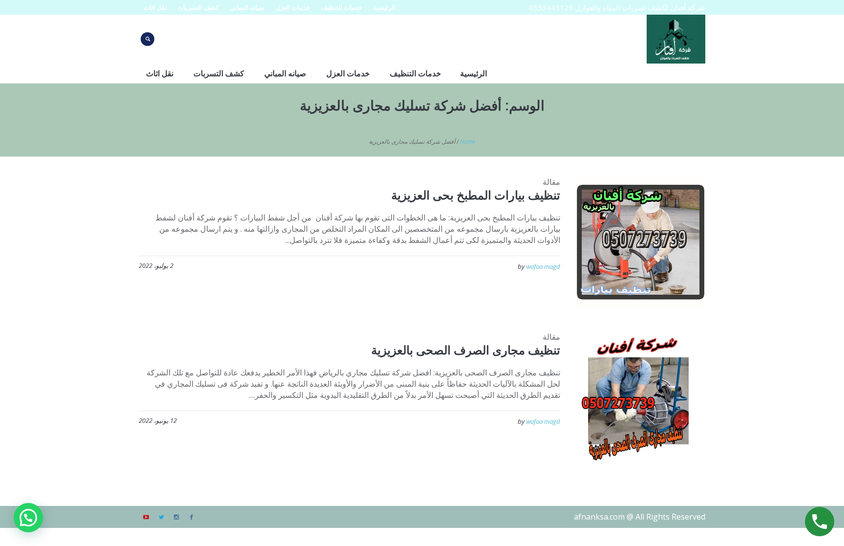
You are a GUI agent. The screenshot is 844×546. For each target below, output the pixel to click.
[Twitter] (161, 517)
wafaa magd (543, 266)
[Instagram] (176, 517)
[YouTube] (146, 517)
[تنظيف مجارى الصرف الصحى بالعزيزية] (640, 396)
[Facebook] (191, 517)
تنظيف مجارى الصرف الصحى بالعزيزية (465, 350)
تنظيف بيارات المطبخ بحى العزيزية (475, 195)
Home (467, 141)
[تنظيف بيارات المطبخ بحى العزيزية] (640, 241)
